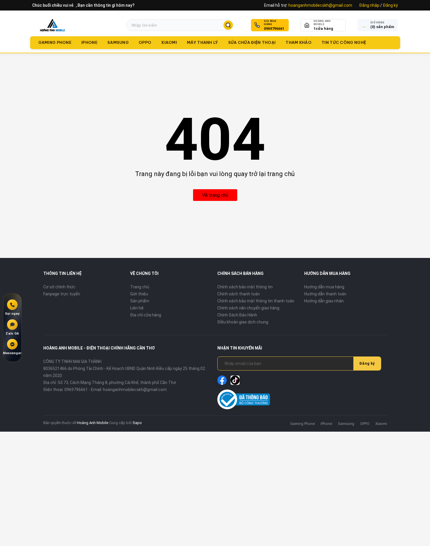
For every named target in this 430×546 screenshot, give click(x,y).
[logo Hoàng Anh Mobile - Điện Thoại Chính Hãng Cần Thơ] (52, 25)
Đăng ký (390, 5)
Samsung (118, 42)
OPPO (145, 42)
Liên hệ (137, 308)
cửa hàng (323, 28)
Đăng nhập (369, 5)
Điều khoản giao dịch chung (242, 322)
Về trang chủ (215, 195)
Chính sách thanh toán (238, 294)
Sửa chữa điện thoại (252, 42)
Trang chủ (139, 287)
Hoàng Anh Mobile (92, 423)
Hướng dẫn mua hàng (324, 287)
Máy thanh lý (202, 42)
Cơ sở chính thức (59, 287)
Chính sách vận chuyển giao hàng (248, 308)
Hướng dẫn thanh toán (325, 294)
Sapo (137, 423)
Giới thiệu (139, 294)
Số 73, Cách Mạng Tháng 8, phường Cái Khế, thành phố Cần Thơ (117, 382)
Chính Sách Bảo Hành (237, 315)
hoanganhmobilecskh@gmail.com (320, 5)
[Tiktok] (235, 380)
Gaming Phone (55, 42)
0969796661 (274, 28)
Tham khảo (298, 42)
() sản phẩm (382, 27)
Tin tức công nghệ (343, 42)
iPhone (89, 42)
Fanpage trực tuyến (61, 294)
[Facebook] (222, 380)
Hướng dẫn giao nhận (324, 301)
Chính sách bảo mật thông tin (245, 287)
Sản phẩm (139, 301)
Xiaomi (169, 42)
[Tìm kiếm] (228, 25)
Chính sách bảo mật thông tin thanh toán (255, 301)
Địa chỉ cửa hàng (145, 315)
